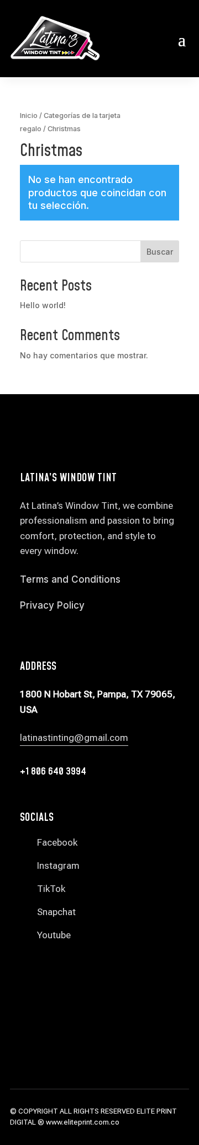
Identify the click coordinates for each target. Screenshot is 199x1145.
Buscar (159, 251)
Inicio (29, 115)
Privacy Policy (52, 605)
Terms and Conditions (70, 579)
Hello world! (43, 305)
